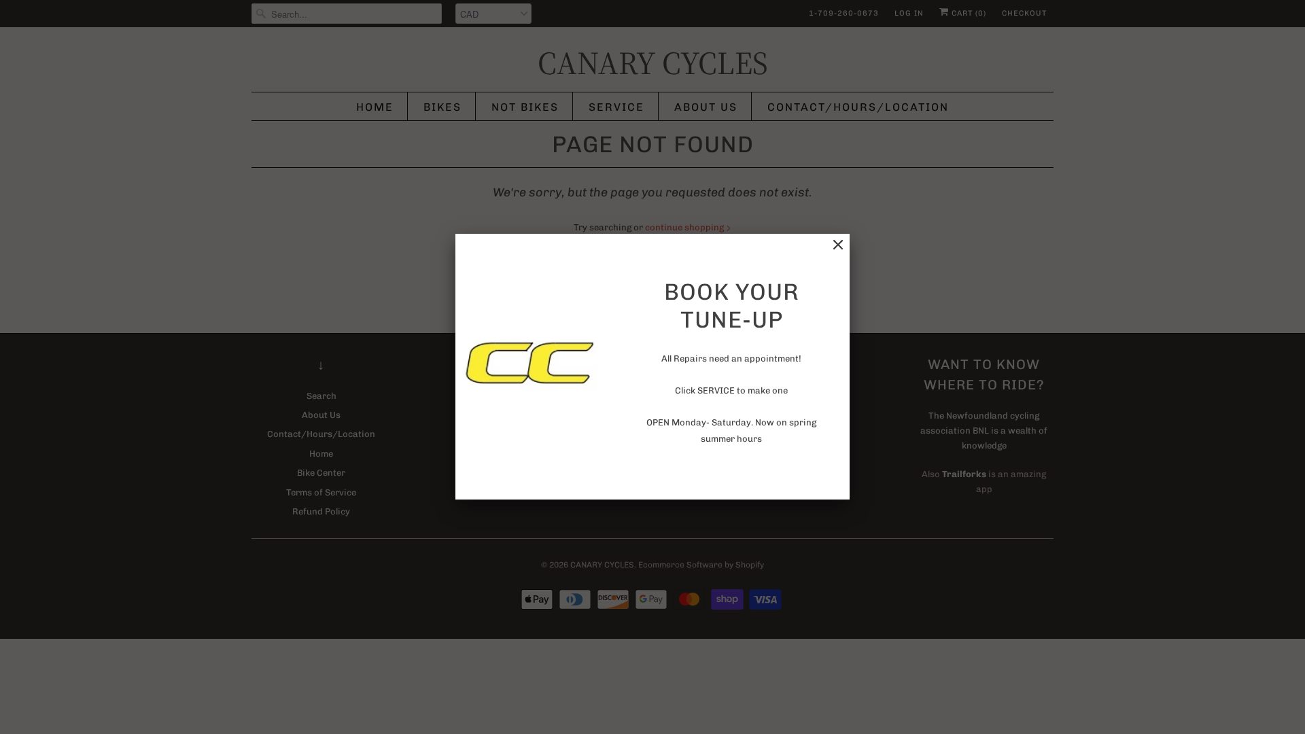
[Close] (838, 245)
